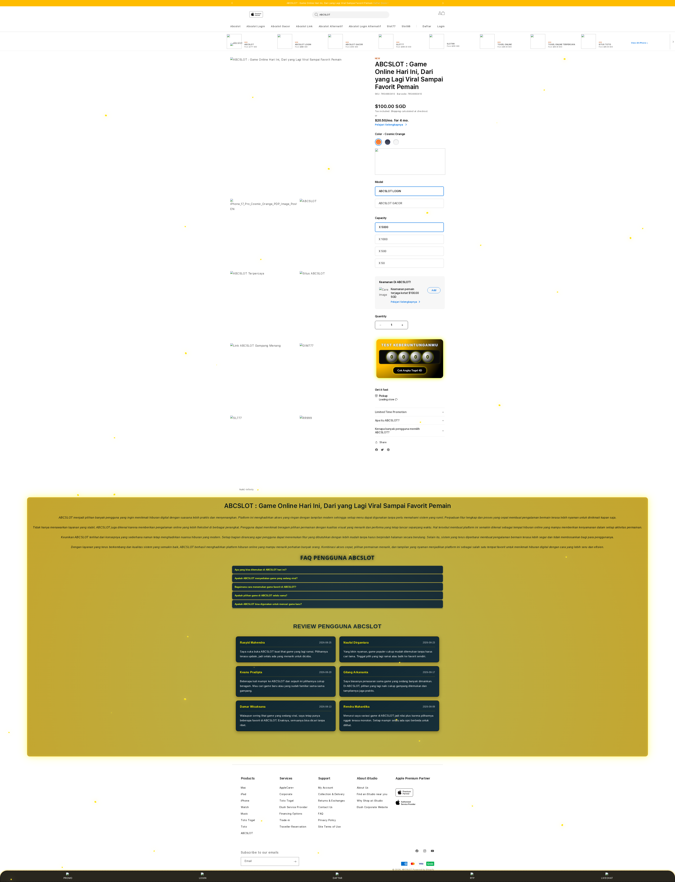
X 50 (382, 263)
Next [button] (443, 3)
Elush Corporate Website (372, 807)
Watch (245, 807)
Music (244, 813)
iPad (243, 794)
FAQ (320, 813)
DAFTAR (337, 878)
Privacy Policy (327, 820)
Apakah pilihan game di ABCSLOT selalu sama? (261, 595)
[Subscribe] (295, 861)
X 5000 (383, 227)
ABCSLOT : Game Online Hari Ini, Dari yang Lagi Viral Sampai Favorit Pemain (337, 3)
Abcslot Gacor (280, 26)
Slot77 (391, 26)
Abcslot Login (255, 26)
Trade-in (284, 820)
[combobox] (350, 14)
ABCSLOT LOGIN (390, 191)
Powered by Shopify (423, 869)
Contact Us (325, 807)
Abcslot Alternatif (331, 26)
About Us (362, 787)
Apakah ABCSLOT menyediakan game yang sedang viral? (266, 578)
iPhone (245, 800)
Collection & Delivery (331, 794)
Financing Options (290, 813)
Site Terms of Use (329, 826)
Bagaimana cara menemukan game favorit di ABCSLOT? (265, 587)
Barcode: (402, 94)
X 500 (382, 251)
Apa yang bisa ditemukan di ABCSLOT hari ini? (261, 569)
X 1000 (383, 239)
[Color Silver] (396, 142)
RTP (472, 878)
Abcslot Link (304, 26)
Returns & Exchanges (331, 800)
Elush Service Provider (293, 807)
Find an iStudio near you (372, 794)
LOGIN (203, 878)
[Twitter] (383, 450)
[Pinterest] (389, 450)
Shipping (396, 111)
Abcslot (235, 26)
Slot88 (406, 26)
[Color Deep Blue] (387, 142)
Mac (243, 787)
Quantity (381, 316)
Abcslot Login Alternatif (365, 26)
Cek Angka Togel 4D (409, 370)
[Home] (291, 28)
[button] (235, 26)
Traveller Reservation (292, 826)
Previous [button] (232, 3)
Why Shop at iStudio (370, 800)
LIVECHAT (607, 878)
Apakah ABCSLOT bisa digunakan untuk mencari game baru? (268, 604)
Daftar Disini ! (380, 3)
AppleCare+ (286, 787)
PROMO (67, 878)
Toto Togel (248, 820)
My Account (325, 787)
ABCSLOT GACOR (390, 203)
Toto (244, 826)
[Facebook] (377, 450)
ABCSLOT (247, 833)
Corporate (285, 794)
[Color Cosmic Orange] (378, 142)
